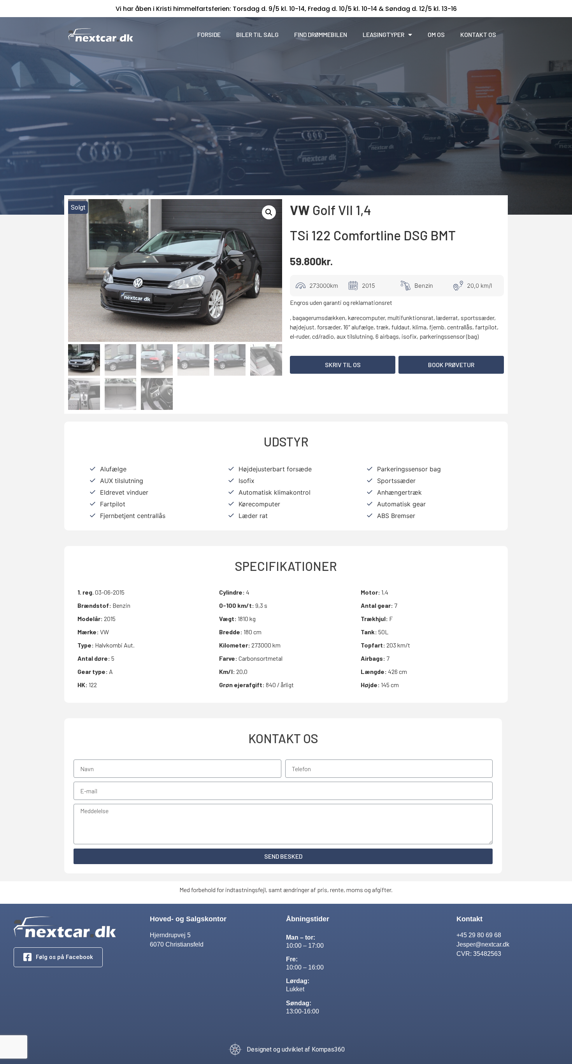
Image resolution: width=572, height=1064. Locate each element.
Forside (209, 34)
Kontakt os (478, 34)
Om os (436, 34)
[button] (342, 365)
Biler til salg (257, 34)
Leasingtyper (383, 34)
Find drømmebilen (320, 34)
